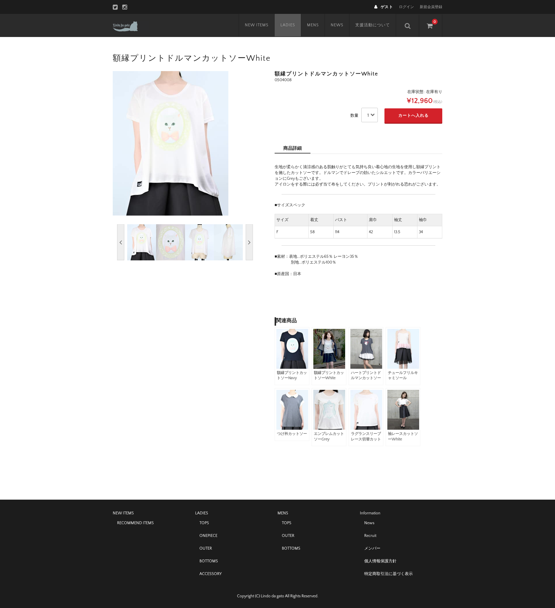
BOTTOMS (208, 561)
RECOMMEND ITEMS (135, 523)
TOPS (204, 523)
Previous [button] (120, 242)
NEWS (337, 25)
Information (370, 513)
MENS (313, 25)
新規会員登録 (431, 7)
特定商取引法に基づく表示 (388, 574)
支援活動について (372, 25)
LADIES (287, 25)
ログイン (406, 7)
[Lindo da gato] (131, 25)
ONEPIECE (208, 535)
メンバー (372, 548)
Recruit (370, 535)
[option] (185, 143)
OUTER (205, 548)
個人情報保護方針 (380, 561)
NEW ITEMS (257, 25)
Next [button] (249, 242)
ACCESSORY (210, 574)
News (369, 523)
